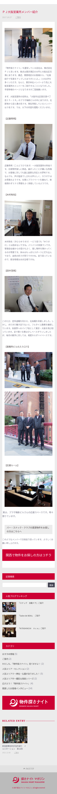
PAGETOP (29, 768)
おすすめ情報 (8, 653)
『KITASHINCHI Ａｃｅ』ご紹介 (32, 628)
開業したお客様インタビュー (15, 688)
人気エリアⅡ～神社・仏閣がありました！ (21, 673)
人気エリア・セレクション (14, 668)
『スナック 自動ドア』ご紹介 (31, 603)
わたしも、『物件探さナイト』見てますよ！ (21, 663)
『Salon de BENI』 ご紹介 (29, 615)
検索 (51, 585)
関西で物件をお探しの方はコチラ (28, 555)
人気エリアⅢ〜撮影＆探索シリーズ (18, 678)
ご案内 (18, 17)
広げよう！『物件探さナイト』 (16, 683)
